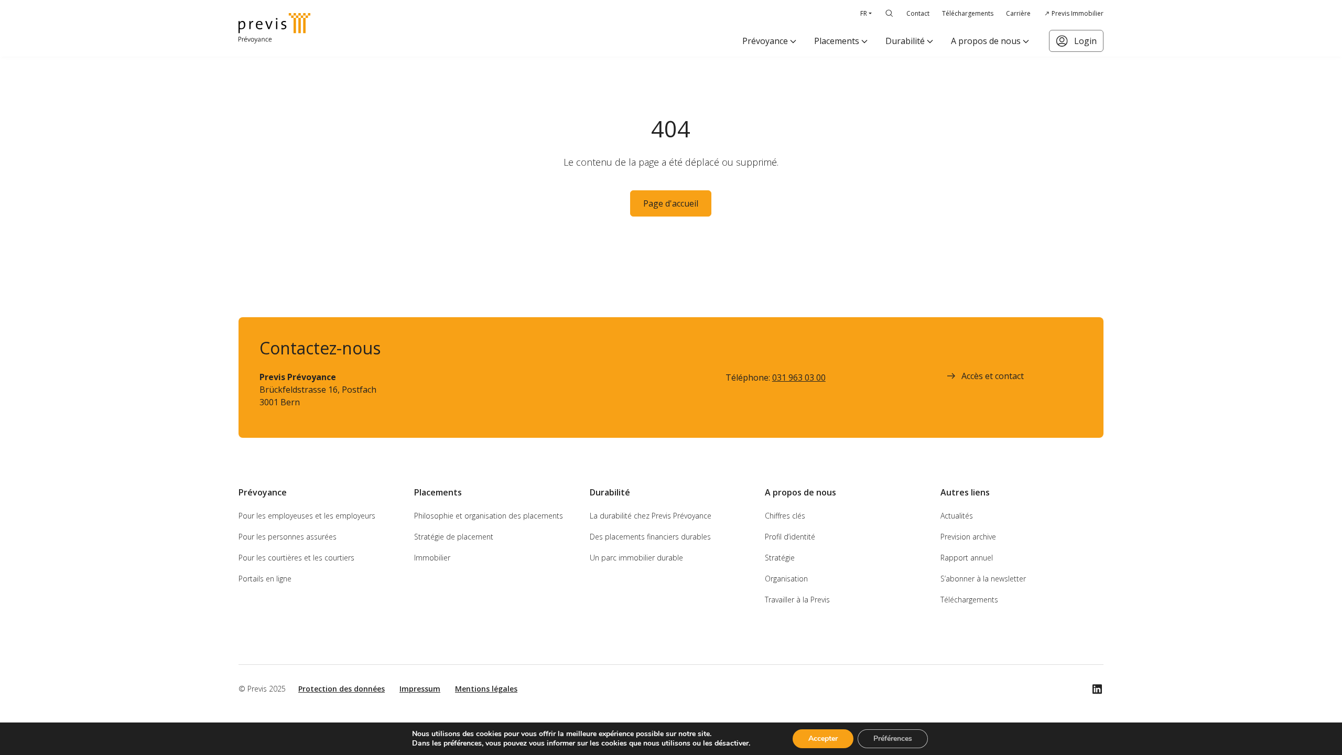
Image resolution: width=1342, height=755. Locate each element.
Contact (917, 13)
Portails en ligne (265, 579)
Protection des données (341, 689)
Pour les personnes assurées (288, 537)
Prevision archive (968, 537)
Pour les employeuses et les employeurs (307, 516)
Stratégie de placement (453, 537)
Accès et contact (992, 376)
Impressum (419, 689)
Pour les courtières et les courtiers (296, 558)
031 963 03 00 (799, 377)
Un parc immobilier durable (636, 558)
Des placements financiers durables (650, 537)
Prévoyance (765, 41)
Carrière (1018, 13)
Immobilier (432, 558)
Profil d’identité (790, 537)
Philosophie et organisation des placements (488, 516)
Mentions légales (486, 689)
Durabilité (905, 41)
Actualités (956, 516)
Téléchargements (967, 13)
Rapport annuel (966, 558)
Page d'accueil (670, 203)
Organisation (786, 579)
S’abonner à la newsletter (983, 579)
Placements (836, 41)
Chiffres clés (785, 516)
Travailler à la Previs (797, 600)
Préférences (892, 738)
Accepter (823, 738)
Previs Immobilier (1077, 13)
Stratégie (780, 558)
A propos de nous (986, 41)
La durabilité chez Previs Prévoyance (650, 516)
